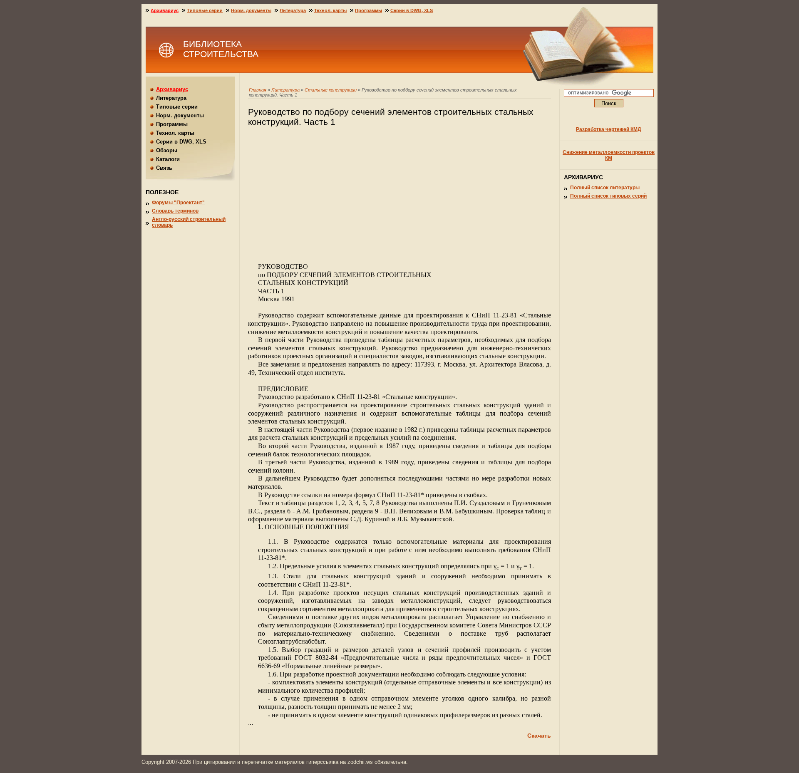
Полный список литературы (605, 188)
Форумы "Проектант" (178, 203)
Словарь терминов (175, 211)
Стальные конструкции (331, 89)
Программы (368, 10)
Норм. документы (251, 10)
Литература (285, 89)
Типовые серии (205, 10)
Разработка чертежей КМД (608, 129)
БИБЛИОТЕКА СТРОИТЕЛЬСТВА (220, 49)
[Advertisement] (399, 198)
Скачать (539, 735)
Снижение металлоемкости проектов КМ (609, 155)
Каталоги (168, 159)
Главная (257, 89)
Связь (164, 168)
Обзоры (166, 150)
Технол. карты (330, 10)
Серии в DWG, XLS (411, 10)
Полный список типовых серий (608, 196)
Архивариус (165, 10)
